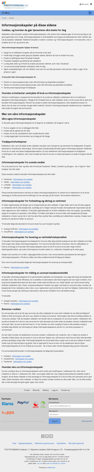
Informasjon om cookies (23, 179)
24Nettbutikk (51, 467)
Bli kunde (36, 390)
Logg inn (55, 390)
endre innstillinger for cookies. (56, 463)
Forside (4, 18)
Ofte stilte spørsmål (76, 443)
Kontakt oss (65, 390)
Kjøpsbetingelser (25, 443)
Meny (7, 13)
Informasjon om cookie (20, 267)
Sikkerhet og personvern (44, 443)
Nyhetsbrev (61, 443)
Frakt (14, 443)
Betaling (46, 390)
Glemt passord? (87, 421)
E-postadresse (54, 402)
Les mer (40, 463)
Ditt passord (53, 411)
